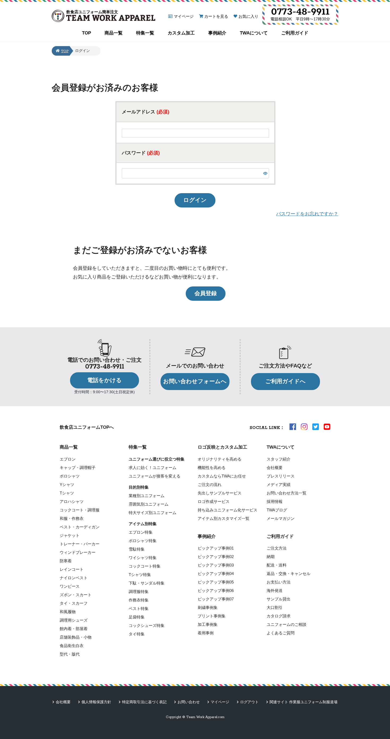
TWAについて (254, 33)
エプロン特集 (141, 532)
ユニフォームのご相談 (286, 624)
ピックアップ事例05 (216, 582)
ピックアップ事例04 (216, 573)
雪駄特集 (137, 549)
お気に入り (248, 16)
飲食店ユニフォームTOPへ (87, 427)
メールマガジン (280, 518)
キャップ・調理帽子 (78, 467)
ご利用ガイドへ (285, 381)
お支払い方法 (279, 582)
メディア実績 (279, 484)
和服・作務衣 (72, 518)
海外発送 (275, 590)
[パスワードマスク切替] (265, 173)
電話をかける (104, 380)
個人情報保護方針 (96, 702)
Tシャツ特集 (140, 574)
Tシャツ (67, 493)
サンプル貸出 (279, 599)
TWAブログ (277, 510)
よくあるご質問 (280, 633)
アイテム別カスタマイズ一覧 (223, 518)
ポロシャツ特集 (143, 540)
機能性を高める (212, 467)
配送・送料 (277, 565)
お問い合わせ (188, 702)
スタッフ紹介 (279, 459)
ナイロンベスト (74, 578)
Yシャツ (67, 484)
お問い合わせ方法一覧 (286, 493)
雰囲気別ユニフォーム (148, 504)
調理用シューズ (74, 620)
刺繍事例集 (208, 607)
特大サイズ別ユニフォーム (152, 512)
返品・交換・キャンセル (288, 573)
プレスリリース (280, 476)
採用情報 (275, 501)
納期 (271, 556)
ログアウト (249, 702)
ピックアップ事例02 (216, 556)
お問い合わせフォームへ (195, 381)
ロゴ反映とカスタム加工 (222, 447)
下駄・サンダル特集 (146, 583)
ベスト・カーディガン (79, 527)
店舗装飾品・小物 (76, 637)
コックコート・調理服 (79, 510)
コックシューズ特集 (146, 625)
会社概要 (275, 467)
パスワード (141, 153)
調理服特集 (139, 591)
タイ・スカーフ (74, 603)
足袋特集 (137, 617)
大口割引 (275, 607)
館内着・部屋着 (74, 628)
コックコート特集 (145, 566)
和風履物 (68, 611)
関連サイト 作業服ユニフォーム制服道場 (303, 702)
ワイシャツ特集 (143, 557)
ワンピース (70, 586)
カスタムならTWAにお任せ (222, 476)
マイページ (184, 16)
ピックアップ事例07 (216, 599)
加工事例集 (208, 624)
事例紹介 (217, 33)
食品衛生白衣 (72, 645)
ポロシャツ (70, 476)
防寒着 (66, 561)
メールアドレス (145, 111)
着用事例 (206, 633)
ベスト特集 (139, 608)
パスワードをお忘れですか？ (307, 213)
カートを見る (216, 16)
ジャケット (70, 535)
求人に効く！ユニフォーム (152, 467)
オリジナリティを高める (219, 459)
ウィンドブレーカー (78, 552)
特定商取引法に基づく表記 (144, 702)
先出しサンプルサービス (219, 493)
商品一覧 (114, 33)
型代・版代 (70, 654)
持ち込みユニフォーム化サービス (227, 510)
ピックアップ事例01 (216, 548)
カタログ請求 (279, 616)
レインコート (72, 569)
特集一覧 (145, 33)
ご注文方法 (277, 548)
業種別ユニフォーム (146, 495)
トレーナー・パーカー (79, 544)
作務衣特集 (139, 600)
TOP (86, 33)
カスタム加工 (181, 33)
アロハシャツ (72, 501)
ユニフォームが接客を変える (154, 476)
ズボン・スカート (76, 594)
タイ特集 (137, 634)
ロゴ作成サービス (213, 501)
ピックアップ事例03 (216, 565)
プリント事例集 (212, 616)
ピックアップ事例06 (216, 590)
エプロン (68, 459)
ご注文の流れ (210, 484)
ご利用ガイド (294, 33)
